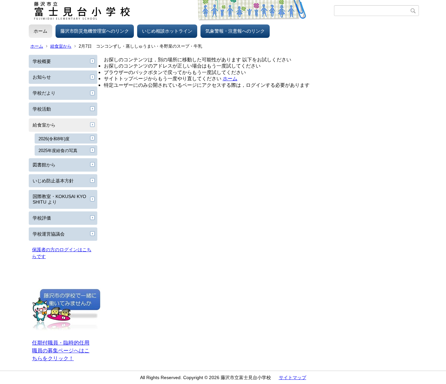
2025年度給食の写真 (58, 150)
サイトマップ (292, 377)
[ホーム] (181, 11)
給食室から (61, 46)
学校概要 (42, 61)
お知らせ (42, 77)
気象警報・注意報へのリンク (235, 31)
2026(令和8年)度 (54, 138)
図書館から (44, 164)
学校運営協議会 (49, 234)
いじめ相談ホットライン (167, 31)
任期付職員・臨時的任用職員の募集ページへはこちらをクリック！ (60, 350)
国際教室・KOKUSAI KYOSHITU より (59, 199)
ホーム (40, 31)
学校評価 (42, 218)
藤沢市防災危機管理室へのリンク (94, 31)
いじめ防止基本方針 (53, 180)
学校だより (44, 93)
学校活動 (42, 109)
